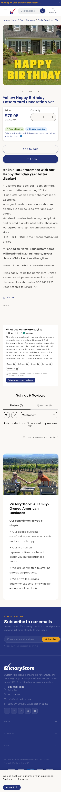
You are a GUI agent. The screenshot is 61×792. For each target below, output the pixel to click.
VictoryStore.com (20, 759)
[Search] (42, 10)
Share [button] (10, 297)
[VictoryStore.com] (13, 11)
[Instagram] (14, 711)
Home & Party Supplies (23, 20)
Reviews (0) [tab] (16, 405)
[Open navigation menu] (5, 11)
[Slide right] (38, 91)
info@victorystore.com (19, 699)
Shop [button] (7, 721)
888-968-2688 (16, 687)
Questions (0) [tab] (44, 405)
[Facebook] (7, 711)
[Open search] (6, 415)
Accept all (11, 787)
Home (6, 20)
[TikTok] (21, 711)
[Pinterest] (28, 711)
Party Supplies (45, 20)
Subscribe (50, 639)
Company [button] (9, 734)
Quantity (35, 110)
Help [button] (7, 746)
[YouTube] (35, 711)
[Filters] (14, 415)
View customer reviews (20, 380)
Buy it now (31, 159)
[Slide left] (23, 91)
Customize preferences (15, 779)
